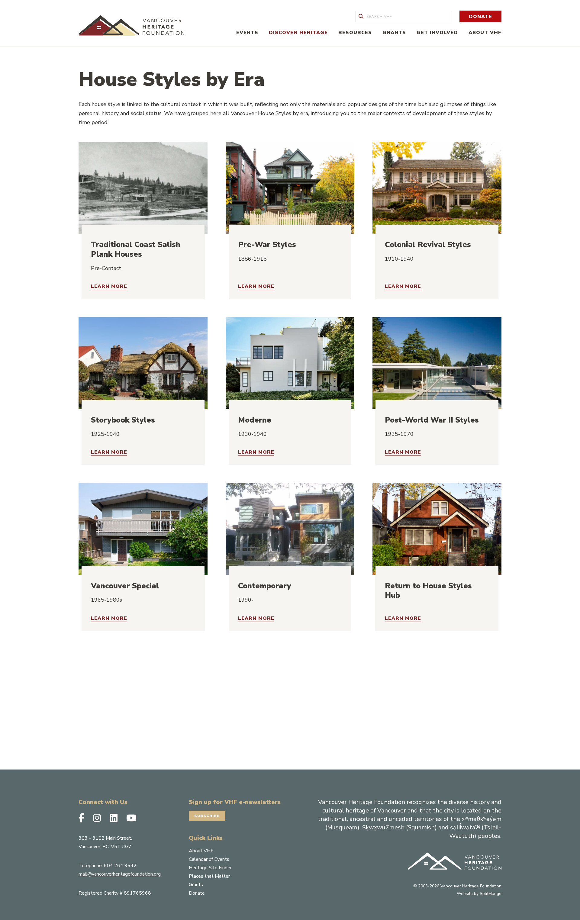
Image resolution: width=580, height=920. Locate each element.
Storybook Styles (123, 420)
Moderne (254, 420)
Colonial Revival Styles (428, 245)
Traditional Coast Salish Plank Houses (135, 249)
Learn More (109, 286)
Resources (355, 32)
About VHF (485, 32)
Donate (480, 16)
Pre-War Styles (267, 245)
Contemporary (264, 586)
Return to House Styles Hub (428, 590)
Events (247, 32)
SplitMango (490, 893)
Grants (394, 32)
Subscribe (207, 815)
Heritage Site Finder (210, 867)
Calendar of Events (209, 859)
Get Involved (437, 32)
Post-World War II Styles (432, 420)
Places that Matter (209, 876)
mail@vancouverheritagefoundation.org (120, 874)
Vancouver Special (125, 586)
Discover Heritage (298, 32)
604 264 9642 (120, 865)
